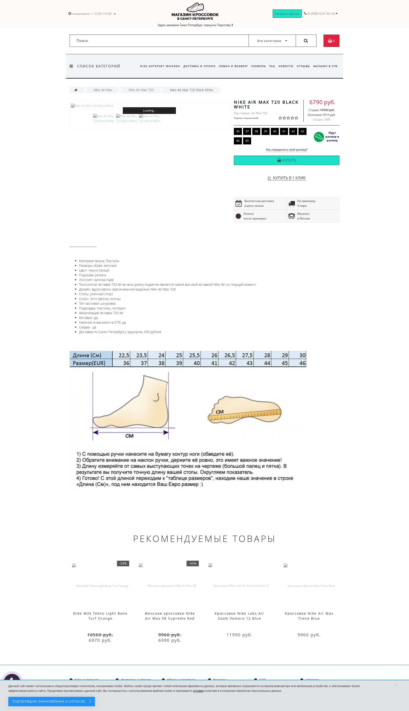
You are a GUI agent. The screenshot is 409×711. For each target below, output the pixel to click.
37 (247, 131)
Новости (286, 66)
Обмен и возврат (233, 66)
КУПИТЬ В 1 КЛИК (289, 177)
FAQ (272, 66)
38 (256, 131)
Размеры (258, 66)
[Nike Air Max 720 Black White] (150, 106)
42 (293, 131)
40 (274, 131)
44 (238, 141)
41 (284, 131)
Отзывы (303, 66)
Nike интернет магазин (160, 66)
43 (302, 131)
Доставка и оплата (199, 66)
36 (238, 131)
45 (247, 141)
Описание (83, 242)
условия (198, 691)
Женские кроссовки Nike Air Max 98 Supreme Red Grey (170, 618)
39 (265, 131)
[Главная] (75, 90)
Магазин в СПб (325, 66)
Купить (289, 160)
